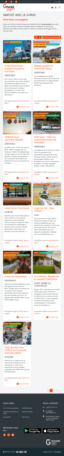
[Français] (59, 1)
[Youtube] (16, 2)
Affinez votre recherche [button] (50, 37)
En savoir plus (24, 107)
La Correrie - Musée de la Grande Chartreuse (46, 278)
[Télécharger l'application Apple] (51, 431)
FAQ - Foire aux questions (11, 408)
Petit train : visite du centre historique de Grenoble (45, 139)
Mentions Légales (27, 411)
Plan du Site (25, 417)
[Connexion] (55, 7)
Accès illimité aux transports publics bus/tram (14, 68)
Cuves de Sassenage (15, 276)
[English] (56, 1)
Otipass (58, 452)
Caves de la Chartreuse (16, 208)
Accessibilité (7, 417)
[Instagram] (11, 2)
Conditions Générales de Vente (10, 412)
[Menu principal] (59, 7)
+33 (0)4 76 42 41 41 (51, 407)
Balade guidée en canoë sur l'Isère (43, 67)
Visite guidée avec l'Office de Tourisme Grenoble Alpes (15, 350)
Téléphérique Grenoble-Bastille (13, 138)
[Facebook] (6, 2)
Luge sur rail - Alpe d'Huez (44, 209)
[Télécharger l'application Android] (32, 431)
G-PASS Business (27, 408)
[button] (36, 37)
